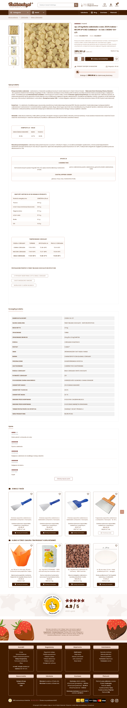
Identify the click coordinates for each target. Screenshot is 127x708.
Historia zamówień (77, 656)
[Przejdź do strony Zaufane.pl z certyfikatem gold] (52, 605)
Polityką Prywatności (57, 632)
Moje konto (78, 647)
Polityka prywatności (49, 654)
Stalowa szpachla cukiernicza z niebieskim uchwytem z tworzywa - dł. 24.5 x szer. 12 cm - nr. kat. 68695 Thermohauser (49, 519)
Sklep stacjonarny (21, 659)
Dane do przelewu (106, 656)
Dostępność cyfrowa (49, 663)
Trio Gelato (21, 683)
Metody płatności (106, 654)
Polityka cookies (49, 656)
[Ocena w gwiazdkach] (75, 600)
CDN (21, 685)
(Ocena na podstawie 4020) (48, 700)
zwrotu (106, 661)
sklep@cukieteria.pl (92, 5)
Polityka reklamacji (49, 659)
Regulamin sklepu (49, 652)
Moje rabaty (77, 661)
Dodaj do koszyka (99, 59)
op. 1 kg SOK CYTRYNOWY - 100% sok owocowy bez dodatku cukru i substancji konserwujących (49, 570)
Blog (95, 13)
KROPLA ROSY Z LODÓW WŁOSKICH (24, 285)
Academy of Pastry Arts (49, 681)
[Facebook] (112, 701)
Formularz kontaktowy (21, 661)
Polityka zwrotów (49, 661)
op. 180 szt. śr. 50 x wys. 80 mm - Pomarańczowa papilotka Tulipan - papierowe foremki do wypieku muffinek (21, 570)
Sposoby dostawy (105, 652)
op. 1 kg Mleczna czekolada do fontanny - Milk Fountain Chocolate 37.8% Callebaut (77, 570)
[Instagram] (117, 701)
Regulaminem (47, 632)
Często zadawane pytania (21, 656)
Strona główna (13, 17)
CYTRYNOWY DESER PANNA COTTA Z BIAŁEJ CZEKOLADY (30, 276)
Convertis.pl (91, 705)
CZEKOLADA (24, 17)
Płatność (113, 13)
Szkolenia (84, 13)
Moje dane (78, 654)
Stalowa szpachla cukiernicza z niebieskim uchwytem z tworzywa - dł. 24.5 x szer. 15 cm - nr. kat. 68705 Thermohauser (78, 519)
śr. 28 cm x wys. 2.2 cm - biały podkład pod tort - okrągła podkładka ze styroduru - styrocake (106, 570)
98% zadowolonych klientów (21, 700)
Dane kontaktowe (21, 654)
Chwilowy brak (106, 533)
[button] (111, 5)
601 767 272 (90, 4)
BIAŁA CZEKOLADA (36, 17)
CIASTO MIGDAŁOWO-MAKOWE (23, 280)
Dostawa (103, 13)
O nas (21, 652)
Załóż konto (77, 652)
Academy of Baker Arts (49, 683)
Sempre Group (21, 681)
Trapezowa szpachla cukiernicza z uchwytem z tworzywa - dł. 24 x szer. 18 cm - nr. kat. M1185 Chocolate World (106, 519)
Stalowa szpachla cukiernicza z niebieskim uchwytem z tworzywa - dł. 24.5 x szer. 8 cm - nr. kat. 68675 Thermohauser (21, 519)
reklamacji (106, 659)
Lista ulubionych (78, 659)
